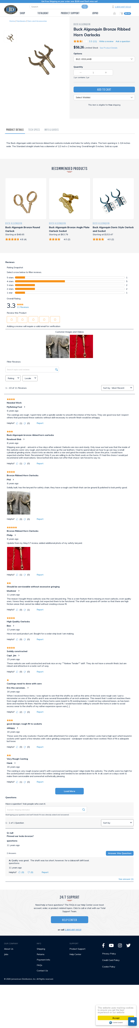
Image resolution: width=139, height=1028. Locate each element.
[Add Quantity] (105, 72)
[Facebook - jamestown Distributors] (103, 946)
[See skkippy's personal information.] (17, 728)
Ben (9, 625)
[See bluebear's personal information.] (19, 591)
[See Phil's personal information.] (13, 479)
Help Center (69, 920)
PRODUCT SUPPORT (70, 13)
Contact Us (42, 970)
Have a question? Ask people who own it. (25, 803)
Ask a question (123, 41)
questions (12, 840)
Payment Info (43, 959)
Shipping (41, 948)
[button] (11, 319)
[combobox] (120, 388)
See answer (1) (126, 879)
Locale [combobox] (28, 378)
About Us (8, 948)
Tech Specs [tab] (34, 129)
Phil (9, 479)
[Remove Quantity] (80, 72)
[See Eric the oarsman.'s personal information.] (28, 688)
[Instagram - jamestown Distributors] (120, 946)
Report (40, 423)
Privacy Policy (109, 953)
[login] (115, 13)
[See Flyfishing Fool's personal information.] (24, 407)
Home (12, 21)
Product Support (77, 948)
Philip (10, 535)
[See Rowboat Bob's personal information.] (24, 439)
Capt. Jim (11, 655)
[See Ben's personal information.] (13, 626)
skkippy (11, 728)
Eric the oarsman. (16, 688)
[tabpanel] (69, 147)
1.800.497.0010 (123, 6)
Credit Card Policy (111, 960)
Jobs (6, 954)
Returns (40, 954)
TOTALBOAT (43, 13)
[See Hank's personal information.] (15, 763)
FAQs (39, 965)
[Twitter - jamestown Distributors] (128, 946)
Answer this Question (119, 853)
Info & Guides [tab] (51, 129)
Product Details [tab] (15, 129)
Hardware (21, 21)
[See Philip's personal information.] (15, 535)
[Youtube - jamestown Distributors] (111, 946)
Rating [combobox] (11, 378)
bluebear (11, 591)
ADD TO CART (104, 89)
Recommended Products (70, 168)
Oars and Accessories (37, 21)
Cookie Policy (108, 966)
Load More (69, 791)
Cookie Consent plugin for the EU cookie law (116, 1022)
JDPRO (95, 13)
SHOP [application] (22, 13)
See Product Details (108, 48)
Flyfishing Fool (14, 407)
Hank (9, 763)
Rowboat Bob (14, 439)
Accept (115, 1018)
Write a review (106, 41)
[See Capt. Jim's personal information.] (19, 655)
